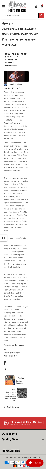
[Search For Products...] (41, 15)
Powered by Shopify (31, 457)
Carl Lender (20, 345)
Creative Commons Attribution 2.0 (12, 354)
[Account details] (36, 6)
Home (6, 23)
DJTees (17, 457)
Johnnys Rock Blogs (18, 29)
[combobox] (20, 15)
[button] (3, 6)
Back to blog (13, 407)
